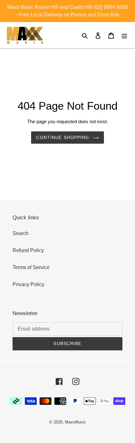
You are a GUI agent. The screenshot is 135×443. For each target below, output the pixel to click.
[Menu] (124, 35)
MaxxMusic (75, 422)
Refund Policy (28, 250)
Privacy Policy (28, 284)
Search (21, 233)
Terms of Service (31, 267)
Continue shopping (62, 137)
